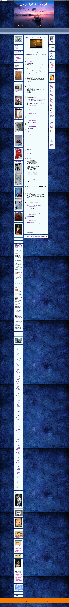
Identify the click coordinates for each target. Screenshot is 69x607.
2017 (16, 474)
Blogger (47, 599)
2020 (16, 352)
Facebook (35, 205)
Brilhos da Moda (29, 153)
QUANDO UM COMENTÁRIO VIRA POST (20, 245)
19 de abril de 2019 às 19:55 (31, 206)
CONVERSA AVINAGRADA (52, 87)
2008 (16, 485)
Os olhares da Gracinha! (31, 122)
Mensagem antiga (44, 236)
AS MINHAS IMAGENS (52, 56)
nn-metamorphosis (52, 132)
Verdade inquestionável (52, 107)
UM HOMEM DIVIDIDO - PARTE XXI (18, 440)
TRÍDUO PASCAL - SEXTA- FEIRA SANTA (18, 405)
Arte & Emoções (29, 222)
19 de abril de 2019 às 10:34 (31, 113)
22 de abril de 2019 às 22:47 (31, 230)
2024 (16, 347)
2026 (16, 345)
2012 (16, 480)
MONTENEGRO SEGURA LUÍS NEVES (52, 145)
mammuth (37, 599)
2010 (16, 483)
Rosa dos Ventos (51, 94)
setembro (18, 358)
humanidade (30, 55)
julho (17, 361)
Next (21, 216)
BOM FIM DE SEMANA (18, 261)
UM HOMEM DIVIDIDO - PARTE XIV (18, 467)
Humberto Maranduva (30, 157)
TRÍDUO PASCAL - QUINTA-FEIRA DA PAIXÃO (18, 409)
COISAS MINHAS (51, 58)
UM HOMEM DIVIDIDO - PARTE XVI (18, 461)
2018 (16, 473)
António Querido (29, 115)
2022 (16, 350)
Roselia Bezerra (29, 216)
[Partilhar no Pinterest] (45, 54)
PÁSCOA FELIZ (17, 322)
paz (33, 55)
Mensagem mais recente (29, 236)
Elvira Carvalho (52, 41)
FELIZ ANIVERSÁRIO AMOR (18, 455)
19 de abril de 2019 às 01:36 (31, 93)
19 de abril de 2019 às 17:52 (31, 198)
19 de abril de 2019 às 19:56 (31, 214)
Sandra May (29, 63)
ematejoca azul (51, 137)
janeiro (18, 471)
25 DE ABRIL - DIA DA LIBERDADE (20, 296)
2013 (16, 479)
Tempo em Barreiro (18, 332)
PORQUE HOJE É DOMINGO (18, 374)
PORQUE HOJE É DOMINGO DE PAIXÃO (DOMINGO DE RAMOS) (18, 425)
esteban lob (29, 77)
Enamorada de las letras (52, 112)
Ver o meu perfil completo (52, 42)
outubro (18, 357)
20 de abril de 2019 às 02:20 (31, 220)
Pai (50, 133)
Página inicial (37, 236)
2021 (16, 351)
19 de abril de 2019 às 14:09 (31, 155)
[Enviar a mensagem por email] (42, 54)
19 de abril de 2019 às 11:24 (31, 120)
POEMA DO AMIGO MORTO (20, 254)
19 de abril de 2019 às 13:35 (31, 126)
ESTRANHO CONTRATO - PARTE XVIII (20, 271)
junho (17, 362)
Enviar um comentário (29, 232)
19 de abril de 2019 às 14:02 (31, 147)
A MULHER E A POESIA (52, 55)
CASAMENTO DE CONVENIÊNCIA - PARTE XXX (20, 315)
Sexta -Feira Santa (37, 55)
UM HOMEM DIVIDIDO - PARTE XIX (18, 446)
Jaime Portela (29, 185)
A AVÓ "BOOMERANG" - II (51, 90)
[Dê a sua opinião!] (43, 54)
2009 (16, 484)
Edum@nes (29, 128)
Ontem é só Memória (30, 205)
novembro (18, 356)
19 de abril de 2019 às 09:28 (31, 105)
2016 (16, 475)
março (17, 469)
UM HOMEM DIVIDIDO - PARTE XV (18, 464)
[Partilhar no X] (26, 58)
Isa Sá (28, 149)
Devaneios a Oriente (51, 127)
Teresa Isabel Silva (30, 200)
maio (17, 363)
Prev (15, 216)
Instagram (39, 205)
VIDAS (51, 105)
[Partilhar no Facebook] (44, 54)
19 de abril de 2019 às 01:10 (31, 75)
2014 (16, 478)
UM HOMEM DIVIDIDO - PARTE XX (18, 443)
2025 (16, 346)
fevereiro (18, 470)
